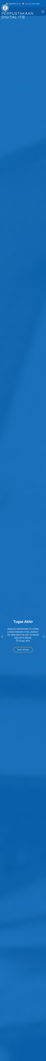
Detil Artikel (23, 650)
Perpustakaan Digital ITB (17, 15)
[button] (2, 637)
